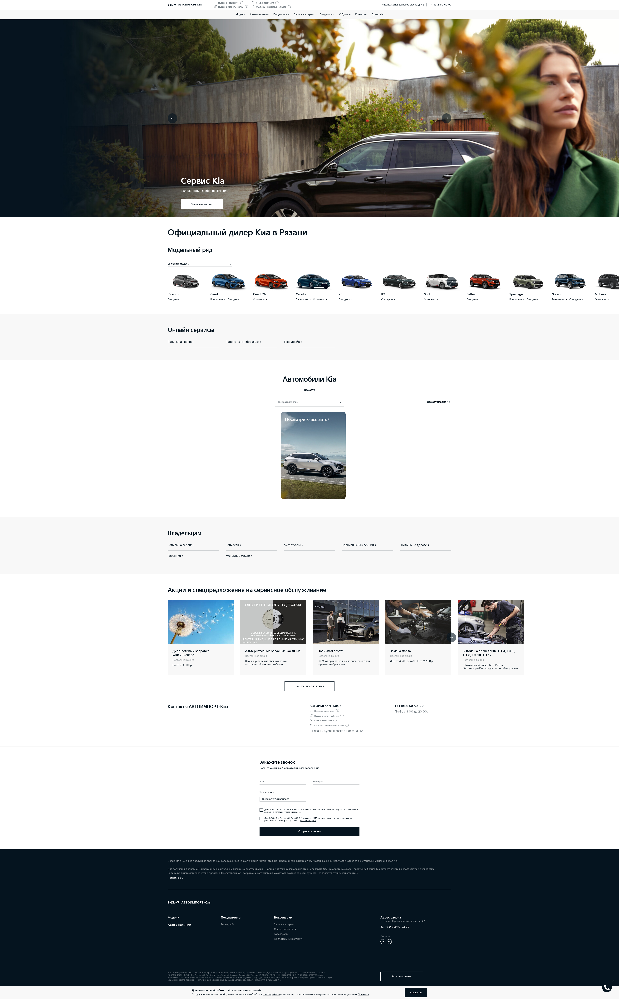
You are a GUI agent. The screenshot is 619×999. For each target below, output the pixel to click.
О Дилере (344, 14)
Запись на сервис (304, 14)
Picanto (173, 294)
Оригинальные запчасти (288, 938)
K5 (340, 294)
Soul (427, 294)
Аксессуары (281, 934)
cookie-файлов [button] (271, 994)
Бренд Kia (377, 14)
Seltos (471, 294)
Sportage (516, 294)
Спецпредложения (285, 929)
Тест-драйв (227, 924)
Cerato (301, 294)
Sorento (557, 294)
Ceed (214, 294)
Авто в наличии (259, 14)
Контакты (361, 14)
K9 (383, 294)
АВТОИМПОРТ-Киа (324, 706)
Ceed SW (259, 294)
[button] (172, 118)
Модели (240, 14)
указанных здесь (292, 812)
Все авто (309, 390)
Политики (363, 994)
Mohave (600, 294)
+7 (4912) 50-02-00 (440, 4)
